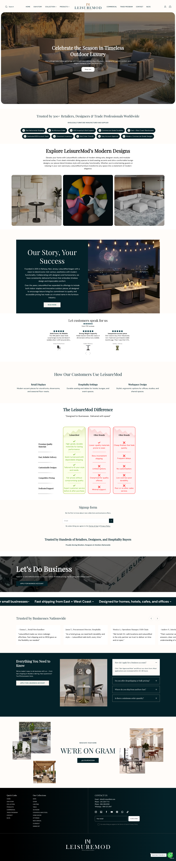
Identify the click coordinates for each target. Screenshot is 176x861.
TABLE (35, 807)
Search (172, 858)
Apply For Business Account (31, 584)
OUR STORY (10, 801)
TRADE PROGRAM (12, 812)
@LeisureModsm (88, 760)
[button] (86, 353)
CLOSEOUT (36, 823)
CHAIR (35, 801)
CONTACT (10, 815)
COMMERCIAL (11, 810)
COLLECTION (11, 804)
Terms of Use (93, 526)
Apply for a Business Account (32, 683)
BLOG (8, 818)
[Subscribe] (111, 521)
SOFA (34, 799)
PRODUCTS (10, 807)
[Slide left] (151, 618)
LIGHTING (36, 804)
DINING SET (36, 826)
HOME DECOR (37, 815)
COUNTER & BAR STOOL (40, 812)
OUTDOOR (36, 810)
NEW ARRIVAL (37, 821)
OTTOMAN (36, 818)
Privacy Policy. (105, 526)
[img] (88, 324)
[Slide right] (157, 618)
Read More (52, 305)
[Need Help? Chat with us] (170, 855)
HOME (8, 799)
